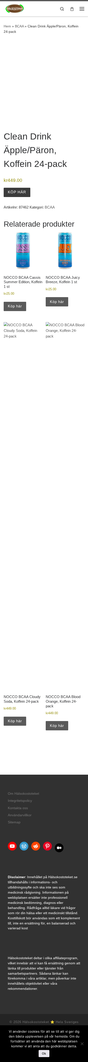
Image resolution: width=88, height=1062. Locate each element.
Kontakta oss (18, 808)
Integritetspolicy (20, 801)
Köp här (17, 192)
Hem (7, 26)
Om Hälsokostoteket (23, 793)
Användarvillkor (20, 815)
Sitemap (14, 822)
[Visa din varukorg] (72, 8)
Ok (44, 1053)
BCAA (19, 26)
